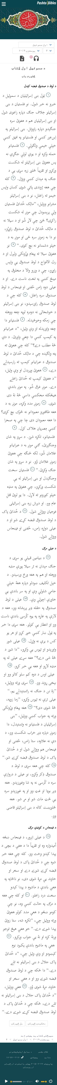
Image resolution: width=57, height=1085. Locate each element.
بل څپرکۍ (17, 1023)
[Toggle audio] (36, 58)
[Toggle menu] (4, 4)
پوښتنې (34, 1057)
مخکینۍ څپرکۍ (37, 1023)
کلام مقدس (43, 1051)
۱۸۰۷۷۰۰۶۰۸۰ (13, 1057)
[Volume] (37, 1081)
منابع (47, 1057)
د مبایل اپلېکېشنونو (20, 1051)
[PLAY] (6, 1081)
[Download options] (22, 58)
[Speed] (50, 1081)
